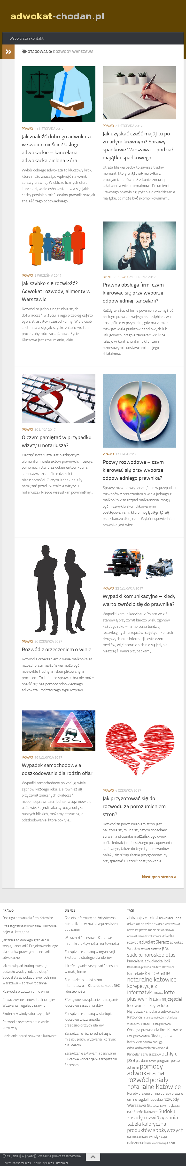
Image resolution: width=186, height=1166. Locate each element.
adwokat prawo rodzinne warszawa (150, 930)
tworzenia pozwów (137, 1136)
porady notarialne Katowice (154, 1083)
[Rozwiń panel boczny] (8, 51)
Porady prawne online (143, 1093)
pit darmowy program (153, 1060)
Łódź (172, 1143)
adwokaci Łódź (170, 918)
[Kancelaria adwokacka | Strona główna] (58, 16)
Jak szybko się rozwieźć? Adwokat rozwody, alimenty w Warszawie (56, 291)
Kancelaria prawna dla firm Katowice (151, 967)
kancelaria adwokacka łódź (148, 961)
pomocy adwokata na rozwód (145, 1073)
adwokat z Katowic (151, 949)
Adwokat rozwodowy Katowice (144, 936)
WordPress (23, 1163)
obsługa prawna (161, 1024)
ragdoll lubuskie (150, 1099)
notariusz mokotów (153, 1017)
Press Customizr (57, 1163)
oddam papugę (153, 1042)
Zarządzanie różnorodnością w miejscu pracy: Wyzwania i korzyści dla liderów (90, 1039)
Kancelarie (135, 973)
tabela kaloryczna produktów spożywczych (155, 1127)
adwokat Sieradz (154, 942)
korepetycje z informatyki (142, 989)
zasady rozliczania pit (156, 1143)
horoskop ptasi (160, 955)
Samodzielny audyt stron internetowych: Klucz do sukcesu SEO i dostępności (92, 986)
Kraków (158, 993)
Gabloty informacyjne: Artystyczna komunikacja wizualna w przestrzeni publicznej (91, 924)
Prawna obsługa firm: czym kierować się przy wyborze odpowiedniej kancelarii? (133, 293)
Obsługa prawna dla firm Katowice (27, 918)
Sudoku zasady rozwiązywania (152, 1114)
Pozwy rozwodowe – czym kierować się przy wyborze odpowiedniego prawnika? (133, 470)
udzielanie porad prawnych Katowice (29, 1036)
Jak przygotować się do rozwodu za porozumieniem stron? (134, 806)
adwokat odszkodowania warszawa (153, 924)
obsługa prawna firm (138, 1036)
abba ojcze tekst (142, 918)
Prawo (27, 129)
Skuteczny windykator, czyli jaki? (26, 1013)
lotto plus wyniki (151, 995)
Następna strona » (159, 876)
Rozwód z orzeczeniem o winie (56, 649)
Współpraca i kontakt (26, 38)
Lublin (157, 999)
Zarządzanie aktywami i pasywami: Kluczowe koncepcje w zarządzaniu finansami (91, 1059)
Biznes (108, 277)
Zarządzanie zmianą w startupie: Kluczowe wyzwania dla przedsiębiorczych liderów (89, 1019)
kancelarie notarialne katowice (152, 976)
